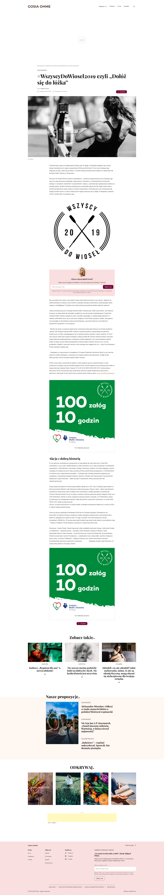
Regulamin (52, 887)
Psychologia (48, 856)
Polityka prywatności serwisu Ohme (70, 887)
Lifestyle (47, 853)
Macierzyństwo (49, 863)
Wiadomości (48, 65)
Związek (47, 859)
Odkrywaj (48, 850)
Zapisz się (108, 287)
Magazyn (102, 6)
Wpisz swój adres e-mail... (101, 865)
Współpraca (31, 856)
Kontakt (126, 6)
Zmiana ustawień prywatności (94, 887)
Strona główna (41, 65)
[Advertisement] (82, 817)
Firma (30, 850)
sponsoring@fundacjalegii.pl (105, 373)
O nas (119, 6)
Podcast (112, 6)
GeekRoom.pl (132, 891)
